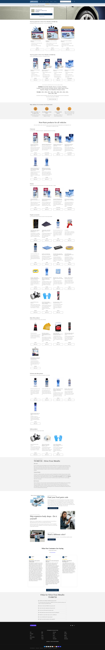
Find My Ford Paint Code (52, 99)
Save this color (41, 14)
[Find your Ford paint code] (37, 501)
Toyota (42, 638)
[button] (47, 1)
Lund (53, 635)
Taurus (63, 88)
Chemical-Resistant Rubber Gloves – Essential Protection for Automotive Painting (46, 303)
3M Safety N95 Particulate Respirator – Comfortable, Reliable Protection (45, 445)
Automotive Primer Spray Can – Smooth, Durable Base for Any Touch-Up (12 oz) (46, 200)
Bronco (55, 86)
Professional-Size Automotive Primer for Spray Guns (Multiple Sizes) (69, 200)
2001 (61, 92)
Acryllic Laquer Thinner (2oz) (46, 388)
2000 (58, 92)
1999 (55, 92)
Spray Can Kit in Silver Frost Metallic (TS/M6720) (66, 41)
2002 (64, 92)
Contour (38, 88)
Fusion (63, 89)
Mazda (65, 635)
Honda (54, 633)
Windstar (64, 86)
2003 (67, 92)
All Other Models (48, 86)
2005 (52, 93)
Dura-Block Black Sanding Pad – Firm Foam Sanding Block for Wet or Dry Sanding (58, 255)
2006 (55, 93)
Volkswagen (55, 638)
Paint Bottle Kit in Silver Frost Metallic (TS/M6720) (51, 41)
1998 (51, 92)
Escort (55, 88)
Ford (42, 633)
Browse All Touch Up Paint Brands (52, 641)
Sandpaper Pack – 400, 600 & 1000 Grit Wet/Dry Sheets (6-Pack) (46, 231)
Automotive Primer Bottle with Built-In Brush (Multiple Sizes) (57, 199)
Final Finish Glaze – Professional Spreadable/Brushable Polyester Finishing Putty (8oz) (35, 358)
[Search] (70, 1)
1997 (48, 92)
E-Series (51, 88)
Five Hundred (52, 89)
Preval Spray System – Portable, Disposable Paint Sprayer (57, 302)
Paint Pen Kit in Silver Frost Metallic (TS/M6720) (36, 41)
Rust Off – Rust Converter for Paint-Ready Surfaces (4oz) (69, 278)
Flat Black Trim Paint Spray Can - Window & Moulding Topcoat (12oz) (35, 414)
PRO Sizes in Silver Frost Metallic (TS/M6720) (69, 70)
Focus (66, 88)
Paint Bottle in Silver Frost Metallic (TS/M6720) (45, 70)
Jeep (30, 635)
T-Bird (59, 88)
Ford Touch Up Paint (38, 9)
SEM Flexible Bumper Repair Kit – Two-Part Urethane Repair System (69, 334)
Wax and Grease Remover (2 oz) (58, 230)
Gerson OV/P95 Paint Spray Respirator (34, 302)
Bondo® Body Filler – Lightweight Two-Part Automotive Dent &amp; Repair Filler (58, 334)
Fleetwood (31, 633)
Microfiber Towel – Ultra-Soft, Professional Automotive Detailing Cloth (58, 278)
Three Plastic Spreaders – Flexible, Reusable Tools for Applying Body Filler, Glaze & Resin (46, 334)
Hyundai (65, 633)
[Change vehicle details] (52, 9)
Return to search (51, 539)
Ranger (46, 89)
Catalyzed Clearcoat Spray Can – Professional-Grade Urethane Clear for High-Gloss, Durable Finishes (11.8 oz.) (35, 169)
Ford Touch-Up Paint (34, 5)
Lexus (42, 635)
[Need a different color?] (37, 536)
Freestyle (58, 89)
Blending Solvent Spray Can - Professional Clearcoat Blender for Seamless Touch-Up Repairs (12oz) (46, 169)
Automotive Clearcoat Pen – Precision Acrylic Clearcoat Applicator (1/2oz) (35, 145)
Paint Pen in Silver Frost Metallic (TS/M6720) (35, 70)
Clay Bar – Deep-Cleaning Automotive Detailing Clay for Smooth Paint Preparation (35, 278)
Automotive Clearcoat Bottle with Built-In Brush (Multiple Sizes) (46, 144)
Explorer (42, 89)
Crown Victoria (45, 88)
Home (30, 5)
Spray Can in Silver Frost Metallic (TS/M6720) (58, 70)
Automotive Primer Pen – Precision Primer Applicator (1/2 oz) (35, 200)
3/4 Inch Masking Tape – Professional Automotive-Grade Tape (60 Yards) (69, 255)
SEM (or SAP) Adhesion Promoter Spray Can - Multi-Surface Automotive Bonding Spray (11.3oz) (47, 278)
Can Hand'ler (66, 230)
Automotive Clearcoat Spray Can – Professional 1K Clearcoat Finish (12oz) (58, 145)
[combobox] (65, 1)
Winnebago (66, 638)
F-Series (59, 86)
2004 (49, 93)
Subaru (31, 638)
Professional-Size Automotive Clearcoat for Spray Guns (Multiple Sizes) (69, 145)
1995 (42, 92)
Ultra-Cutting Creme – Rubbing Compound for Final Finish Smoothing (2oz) (35, 231)
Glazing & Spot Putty (34, 333)
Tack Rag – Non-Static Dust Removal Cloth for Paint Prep (46, 254)
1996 (45, 92)
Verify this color (41, 16)
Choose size (47, 154)
